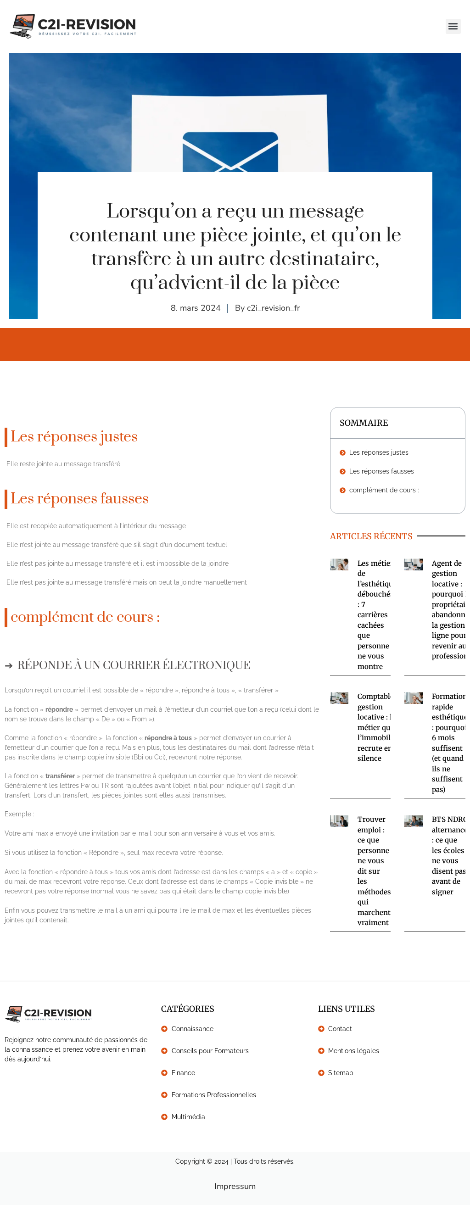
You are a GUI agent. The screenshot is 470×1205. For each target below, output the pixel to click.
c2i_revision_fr (273, 307)
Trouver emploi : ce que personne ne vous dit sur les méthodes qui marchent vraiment (374, 871)
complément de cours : (384, 490)
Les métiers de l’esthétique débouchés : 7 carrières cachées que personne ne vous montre (377, 615)
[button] (453, 26)
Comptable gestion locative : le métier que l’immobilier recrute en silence (379, 727)
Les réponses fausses (381, 471)
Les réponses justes (378, 452)
